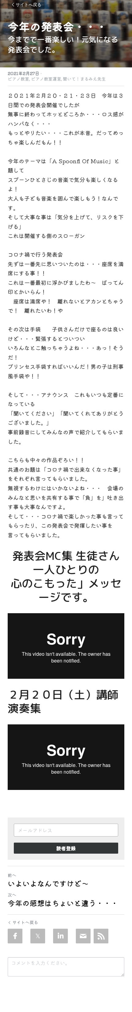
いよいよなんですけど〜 (48, 883)
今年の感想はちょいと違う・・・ (63, 903)
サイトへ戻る (28, 4)
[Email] (83, 936)
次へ (12, 895)
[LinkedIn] (60, 936)
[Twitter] (37, 936)
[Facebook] (15, 936)
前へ (12, 875)
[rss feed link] (101, 936)
